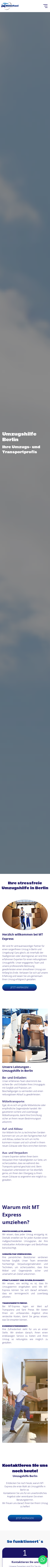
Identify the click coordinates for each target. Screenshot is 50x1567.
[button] (42, 1559)
